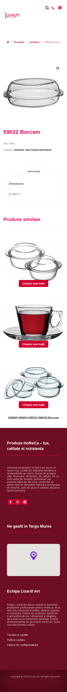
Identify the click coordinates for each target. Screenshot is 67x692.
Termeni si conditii (17, 635)
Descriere (34, 171)
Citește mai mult (33, 283)
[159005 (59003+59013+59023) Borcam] (33, 375)
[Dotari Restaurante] (12, 15)
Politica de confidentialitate (22, 645)
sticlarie (19, 149)
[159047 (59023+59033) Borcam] (33, 254)
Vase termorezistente (38, 149)
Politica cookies (16, 640)
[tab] (34, 171)
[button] (33, 555)
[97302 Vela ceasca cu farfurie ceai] (33, 314)
